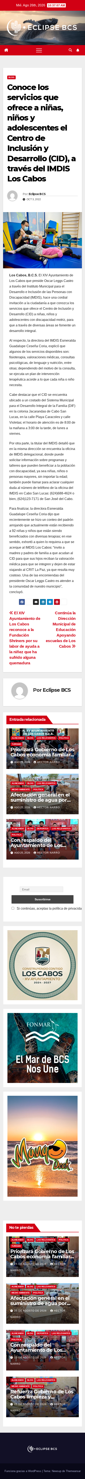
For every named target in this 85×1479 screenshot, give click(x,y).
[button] (70, 50)
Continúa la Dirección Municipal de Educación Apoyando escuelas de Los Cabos (61, 629)
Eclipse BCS (37, 194)
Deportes (42, 828)
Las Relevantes (46, 738)
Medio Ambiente (21, 789)
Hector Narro (48, 762)
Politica (64, 738)
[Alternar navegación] (39, 50)
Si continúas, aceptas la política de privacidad (50, 908)
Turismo (16, 744)
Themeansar (73, 1471)
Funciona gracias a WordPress (23, 1471)
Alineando (18, 738)
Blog (11, 77)
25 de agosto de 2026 (30, 1264)
